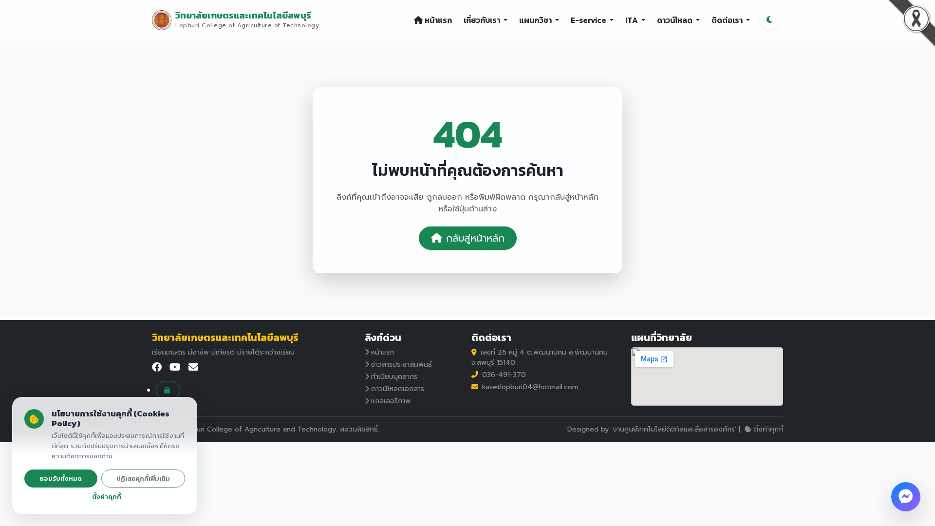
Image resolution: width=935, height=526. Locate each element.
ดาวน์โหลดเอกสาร (397, 389)
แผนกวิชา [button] (536, 20)
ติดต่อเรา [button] (727, 20)
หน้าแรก (438, 20)
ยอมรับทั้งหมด (60, 478)
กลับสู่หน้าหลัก (475, 238)
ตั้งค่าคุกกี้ (768, 429)
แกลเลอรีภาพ (391, 401)
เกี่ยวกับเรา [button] (483, 20)
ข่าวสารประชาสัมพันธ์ (401, 364)
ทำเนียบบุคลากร (394, 377)
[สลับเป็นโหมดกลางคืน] (769, 20)
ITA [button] (632, 20)
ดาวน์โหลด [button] (675, 20)
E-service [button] (589, 20)
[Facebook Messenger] (905, 496)
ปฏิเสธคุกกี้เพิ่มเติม (143, 478)
